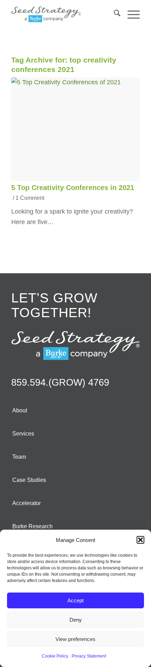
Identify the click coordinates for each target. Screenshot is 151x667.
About (19, 410)
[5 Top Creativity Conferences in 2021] (75, 129)
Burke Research (32, 526)
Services (23, 434)
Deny (76, 620)
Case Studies (29, 480)
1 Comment (29, 198)
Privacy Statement (89, 656)
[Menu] (130, 14)
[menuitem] (113, 14)
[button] (140, 539)
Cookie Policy (55, 656)
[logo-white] (75, 345)
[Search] (113, 14)
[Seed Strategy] (62, 14)
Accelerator (26, 503)
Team (19, 457)
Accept (75, 600)
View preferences (75, 639)
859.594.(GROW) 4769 (60, 382)
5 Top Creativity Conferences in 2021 (72, 187)
